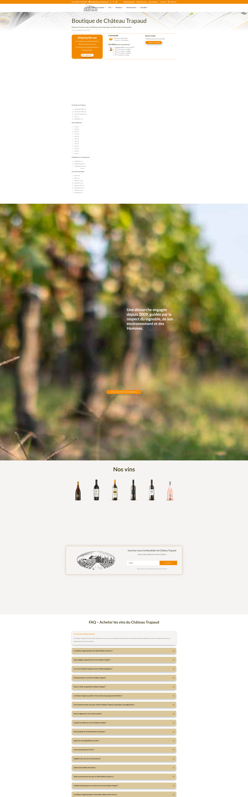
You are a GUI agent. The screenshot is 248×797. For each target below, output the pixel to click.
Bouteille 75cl (78, 183)
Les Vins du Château (80, 111)
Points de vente (141, 2)
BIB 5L (77, 178)
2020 (76, 141)
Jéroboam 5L (78, 190)
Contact (163, 2)
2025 (76, 153)
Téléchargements (129, 2)
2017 (76, 134)
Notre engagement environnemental (124, 392)
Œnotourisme (131, 7)
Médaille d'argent (79, 163)
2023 (76, 148)
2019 (76, 138)
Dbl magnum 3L (79, 187)
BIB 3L (77, 175)
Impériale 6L (78, 192)
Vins (109, 7)
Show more (82, 168)
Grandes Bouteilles (80, 109)
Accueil (87, 7)
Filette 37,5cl (78, 180)
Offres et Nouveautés (80, 114)
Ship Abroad (86, 55)
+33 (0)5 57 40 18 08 (153, 42)
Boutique (119, 7)
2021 (76, 143)
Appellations (78, 118)
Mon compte (153, 2)
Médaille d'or (78, 161)
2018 (76, 136)
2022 (76, 146)
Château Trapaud (98, 7)
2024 (76, 151)
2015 (76, 129)
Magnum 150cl (79, 185)
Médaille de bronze (80, 166)
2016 (76, 131)
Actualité (143, 7)
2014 (76, 126)
